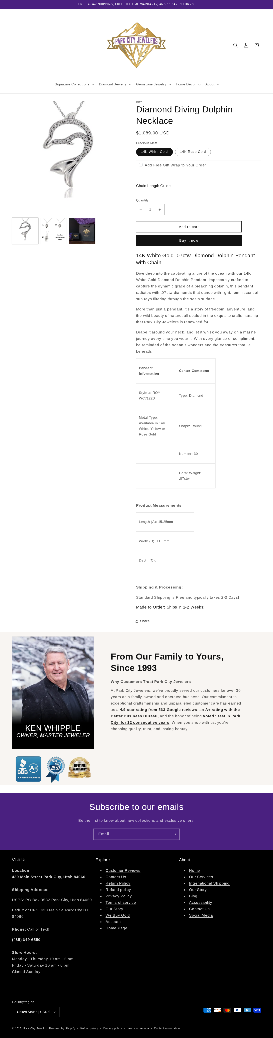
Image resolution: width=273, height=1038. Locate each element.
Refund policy (118, 890)
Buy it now (188, 240)
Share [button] (145, 621)
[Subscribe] (174, 834)
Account (113, 922)
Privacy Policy (119, 896)
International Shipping (209, 883)
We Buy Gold (118, 915)
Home (194, 870)
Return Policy (118, 883)
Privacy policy (112, 1028)
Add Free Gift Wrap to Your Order (175, 165)
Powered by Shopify (62, 1028)
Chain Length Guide (153, 186)
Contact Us (116, 877)
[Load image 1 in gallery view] (25, 231)
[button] (74, 84)
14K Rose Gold (193, 152)
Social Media (201, 915)
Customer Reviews (123, 870)
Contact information (167, 1028)
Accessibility (200, 902)
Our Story (114, 909)
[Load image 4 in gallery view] (82, 231)
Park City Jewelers (35, 1028)
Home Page (116, 928)
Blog (193, 896)
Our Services (201, 877)
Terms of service (121, 902)
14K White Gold (154, 152)
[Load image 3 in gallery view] (54, 231)
